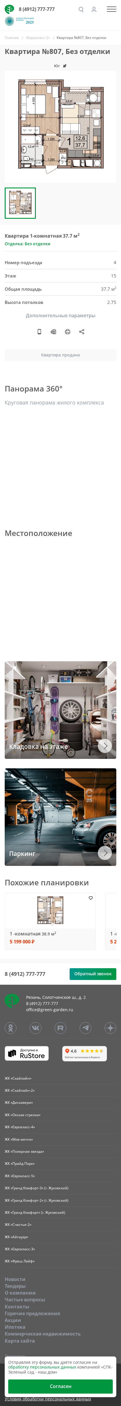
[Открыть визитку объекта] (39, 332)
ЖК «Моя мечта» (19, 1139)
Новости (15, 1279)
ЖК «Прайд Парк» (20, 1163)
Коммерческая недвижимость (43, 1334)
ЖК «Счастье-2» (18, 1224)
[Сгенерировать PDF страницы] (53, 332)
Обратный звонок (93, 973)
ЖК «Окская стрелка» (23, 1114)
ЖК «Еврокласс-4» (20, 1126)
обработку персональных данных (42, 1367)
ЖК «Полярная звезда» (24, 1151)
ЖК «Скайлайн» (18, 1078)
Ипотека (15, 1327)
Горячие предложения (32, 1313)
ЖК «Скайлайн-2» (20, 1090)
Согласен (60, 1386)
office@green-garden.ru (49, 1009)
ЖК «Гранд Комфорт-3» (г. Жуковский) (36, 1187)
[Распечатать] (67, 332)
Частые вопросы (25, 1299)
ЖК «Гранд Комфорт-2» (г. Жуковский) (36, 1200)
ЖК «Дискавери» (19, 1102)
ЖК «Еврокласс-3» (20, 1249)
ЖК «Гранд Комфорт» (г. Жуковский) (35, 1212)
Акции (13, 1320)
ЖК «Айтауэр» (16, 1236)
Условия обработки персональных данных (48, 1399)
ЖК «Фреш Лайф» (20, 1261)
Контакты (17, 1306)
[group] (60, 127)
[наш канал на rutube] (60, 1028)
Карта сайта (20, 1341)
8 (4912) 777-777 (37, 9)
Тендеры (15, 1286)
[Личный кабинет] (94, 9)
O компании (20, 1293)
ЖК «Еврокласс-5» (20, 1175)
